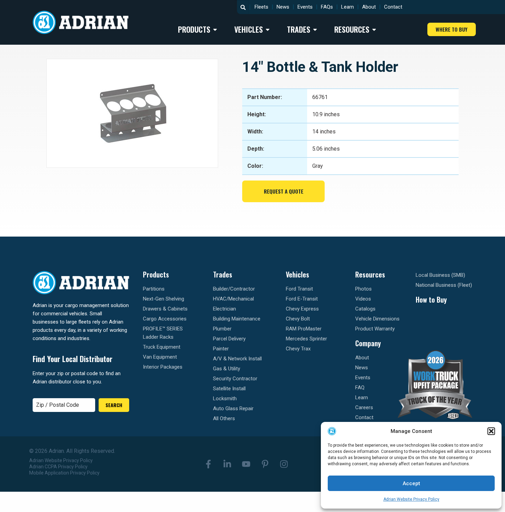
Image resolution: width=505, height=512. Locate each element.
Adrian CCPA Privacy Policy (58, 466)
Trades (222, 274)
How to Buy (431, 299)
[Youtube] (246, 463)
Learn (347, 7)
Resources (370, 274)
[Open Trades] (315, 29)
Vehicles (297, 274)
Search (113, 404)
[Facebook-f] (208, 463)
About (369, 7)
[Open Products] (215, 29)
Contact (393, 7)
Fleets (261, 7)
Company (368, 343)
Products (156, 274)
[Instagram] (283, 463)
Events (305, 7)
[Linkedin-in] (227, 463)
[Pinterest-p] (264, 463)
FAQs (327, 7)
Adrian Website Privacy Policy (411, 499)
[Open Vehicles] (268, 29)
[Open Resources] (374, 29)
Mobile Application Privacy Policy (64, 473)
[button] (491, 431)
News (283, 7)
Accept (411, 483)
